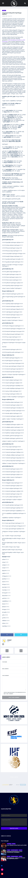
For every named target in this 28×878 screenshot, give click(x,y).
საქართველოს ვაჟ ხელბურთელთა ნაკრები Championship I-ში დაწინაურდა (14, 852)
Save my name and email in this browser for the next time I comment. (15, 693)
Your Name (4, 661)
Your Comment (5, 675)
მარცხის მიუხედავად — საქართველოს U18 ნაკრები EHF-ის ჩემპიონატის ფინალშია (16, 858)
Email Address (5, 668)
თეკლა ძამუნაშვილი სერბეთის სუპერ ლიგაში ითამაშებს (17, 845)
